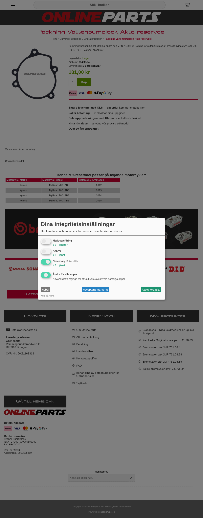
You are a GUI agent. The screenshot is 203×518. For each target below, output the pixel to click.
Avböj (45, 289)
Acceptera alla (151, 289)
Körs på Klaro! (48, 296)
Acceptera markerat (95, 289)
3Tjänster (60, 244)
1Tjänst (59, 254)
